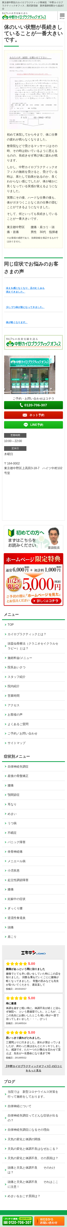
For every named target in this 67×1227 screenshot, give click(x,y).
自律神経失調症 (18, 766)
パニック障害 (16, 842)
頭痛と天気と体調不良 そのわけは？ (31, 1170)
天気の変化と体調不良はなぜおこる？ (33, 1148)
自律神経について (19, 1106)
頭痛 (11, 927)
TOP (11, 624)
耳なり (12, 804)
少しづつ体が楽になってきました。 (25, 307)
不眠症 (12, 832)
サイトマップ (16, 743)
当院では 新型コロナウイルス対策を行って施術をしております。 (33, 1094)
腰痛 (11, 785)
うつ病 (12, 823)
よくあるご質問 (18, 724)
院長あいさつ (16, 667)
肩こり (12, 936)
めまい (12, 813)
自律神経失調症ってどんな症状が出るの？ (33, 1118)
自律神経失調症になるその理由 (28, 1129)
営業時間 (14, 695)
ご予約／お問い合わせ (22, 733)
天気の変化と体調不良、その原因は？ (33, 1158)
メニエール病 (16, 861)
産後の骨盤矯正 (18, 775)
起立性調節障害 (18, 880)
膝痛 (11, 889)
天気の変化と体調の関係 (24, 1139)
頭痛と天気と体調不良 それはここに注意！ (33, 1184)
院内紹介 (14, 686)
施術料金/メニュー (20, 657)
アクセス (14, 705)
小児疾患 (14, 870)
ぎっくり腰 (15, 908)
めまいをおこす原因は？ (24, 1196)
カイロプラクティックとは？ (27, 634)
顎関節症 (14, 794)
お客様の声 (15, 714)
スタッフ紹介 (16, 676)
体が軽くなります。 (17, 322)
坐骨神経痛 (15, 851)
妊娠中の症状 (16, 899)
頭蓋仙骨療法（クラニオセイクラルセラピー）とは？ (33, 646)
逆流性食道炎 (16, 917)
